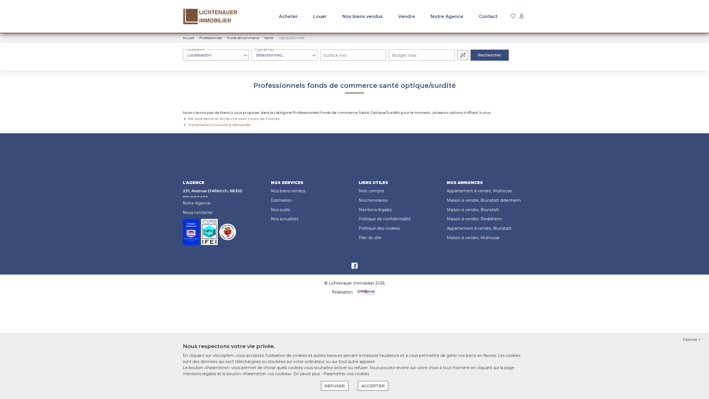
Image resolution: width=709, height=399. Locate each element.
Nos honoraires (373, 200)
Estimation (281, 200)
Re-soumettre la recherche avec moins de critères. (234, 118)
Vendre (406, 16)
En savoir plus (307, 373)
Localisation (195, 49)
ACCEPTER (373, 385)
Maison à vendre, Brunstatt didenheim (484, 200)
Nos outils (280, 209)
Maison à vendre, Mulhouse (473, 237)
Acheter (288, 16)
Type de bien (265, 49)
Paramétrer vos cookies (346, 373)
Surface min (335, 55)
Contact (488, 16)
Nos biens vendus (362, 16)
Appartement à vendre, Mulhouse (479, 190)
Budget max (404, 55)
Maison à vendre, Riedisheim (474, 218)
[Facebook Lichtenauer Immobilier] (354, 267)
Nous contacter (198, 212)
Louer (320, 16)
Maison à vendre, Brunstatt (473, 209)
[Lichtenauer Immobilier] (210, 16)
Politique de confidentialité (385, 218)
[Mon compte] (521, 16)
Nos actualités (284, 218)
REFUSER (335, 385)
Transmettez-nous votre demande (219, 124)
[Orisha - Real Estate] (365, 291)
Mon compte (371, 190)
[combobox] (215, 55)
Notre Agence (447, 16)
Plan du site (370, 237)
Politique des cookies (379, 228)
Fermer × (692, 339)
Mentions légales (375, 209)
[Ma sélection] (513, 16)
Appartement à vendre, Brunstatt (479, 228)
